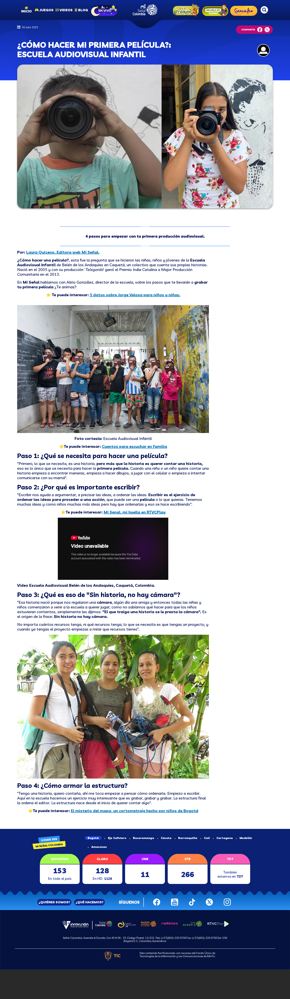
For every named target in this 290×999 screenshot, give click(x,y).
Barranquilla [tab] (187, 838)
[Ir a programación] (104, 10)
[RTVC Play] (218, 923)
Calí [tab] (207, 838)
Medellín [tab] (245, 838)
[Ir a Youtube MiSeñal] (174, 902)
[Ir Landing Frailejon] (185, 10)
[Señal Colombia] (103, 923)
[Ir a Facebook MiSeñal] (156, 902)
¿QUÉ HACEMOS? (89, 902)
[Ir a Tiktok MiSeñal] (192, 902)
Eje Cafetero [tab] (117, 838)
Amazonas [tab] (99, 847)
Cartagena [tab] (224, 838)
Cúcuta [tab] (166, 838)
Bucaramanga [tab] (143, 838)
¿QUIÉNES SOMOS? (54, 902)
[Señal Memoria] (192, 923)
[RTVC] (75, 925)
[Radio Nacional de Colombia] (148, 923)
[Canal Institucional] (127, 924)
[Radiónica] (170, 923)
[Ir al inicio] (145, 9)
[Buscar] (264, 10)
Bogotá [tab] (93, 838)
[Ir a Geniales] (243, 9)
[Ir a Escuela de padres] (215, 10)
